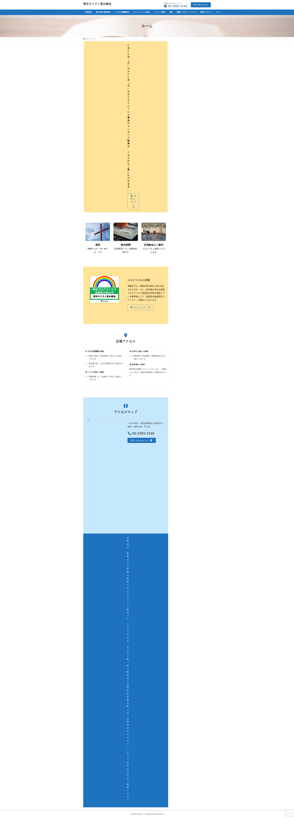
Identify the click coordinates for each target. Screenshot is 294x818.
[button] (133, 201)
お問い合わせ (202, 5)
